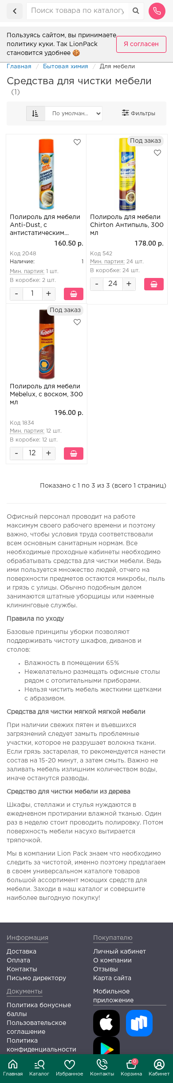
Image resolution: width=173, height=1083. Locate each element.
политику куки (30, 44)
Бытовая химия (65, 66)
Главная (13, 1074)
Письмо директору (36, 978)
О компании (112, 960)
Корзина (131, 1068)
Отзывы (105, 969)
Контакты (102, 1074)
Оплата (18, 960)
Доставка (21, 951)
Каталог (39, 1074)
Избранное (69, 1074)
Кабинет (159, 1074)
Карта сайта (112, 978)
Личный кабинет (119, 951)
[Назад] (15, 11)
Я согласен (141, 44)
